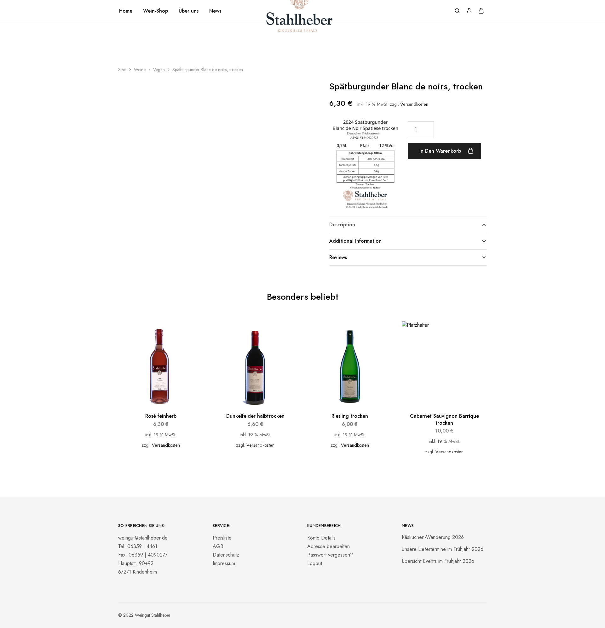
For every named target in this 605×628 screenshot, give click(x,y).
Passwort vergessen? (330, 554)
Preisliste (222, 537)
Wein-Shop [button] (155, 11)
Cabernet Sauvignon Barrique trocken (444, 419)
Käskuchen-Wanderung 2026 (433, 537)
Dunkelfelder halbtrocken (255, 416)
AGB (218, 546)
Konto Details (321, 537)
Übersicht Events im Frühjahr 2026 (438, 561)
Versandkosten (414, 104)
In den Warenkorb (441, 151)
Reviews (338, 257)
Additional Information (355, 241)
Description (342, 224)
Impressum (224, 563)
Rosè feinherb (160, 416)
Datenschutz (226, 554)
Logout (314, 563)
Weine (140, 69)
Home (125, 11)
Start (122, 69)
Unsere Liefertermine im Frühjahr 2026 (442, 549)
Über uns (189, 11)
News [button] (215, 11)
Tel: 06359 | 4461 (137, 546)
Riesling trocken (349, 416)
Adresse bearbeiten (328, 546)
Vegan (159, 69)
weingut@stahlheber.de (143, 537)
